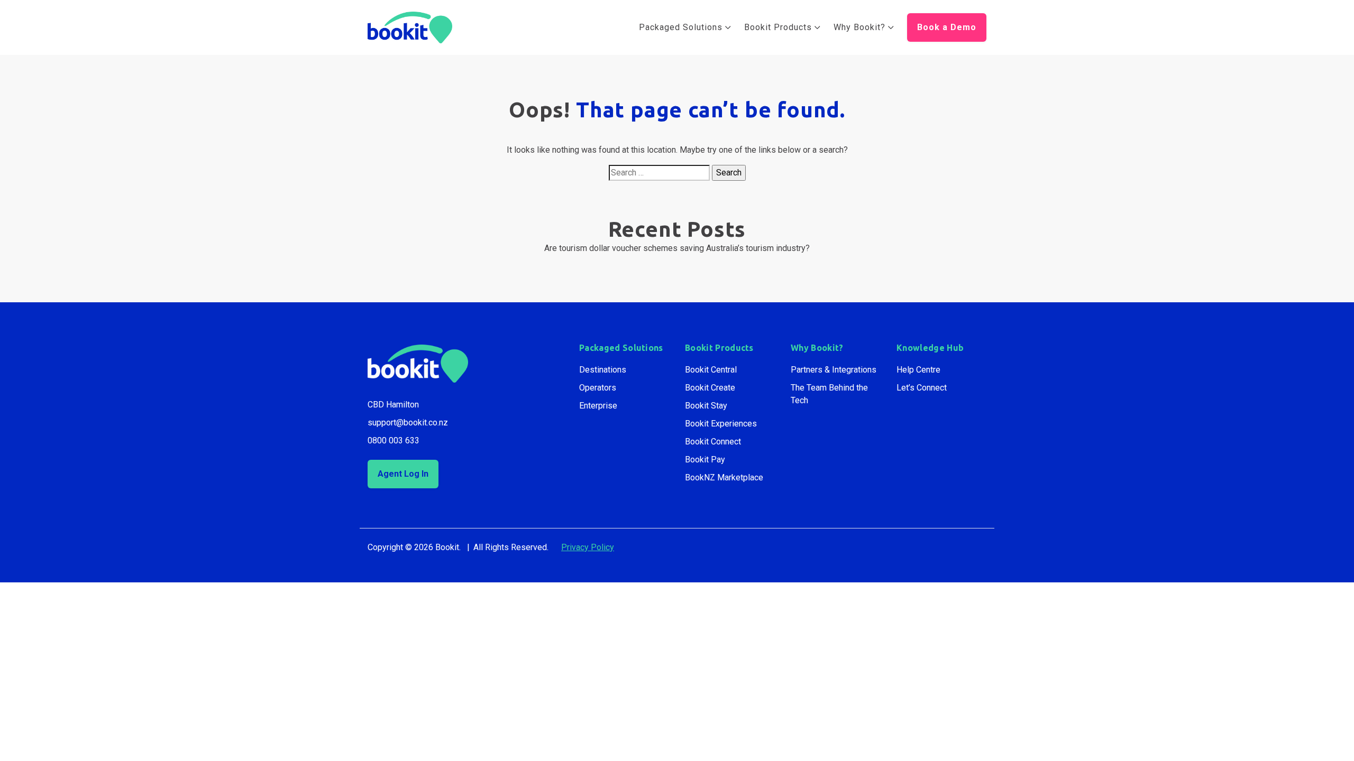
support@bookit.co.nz (408, 422)
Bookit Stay (706, 406)
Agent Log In (403, 474)
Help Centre (918, 370)
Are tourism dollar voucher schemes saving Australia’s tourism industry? (677, 248)
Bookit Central (711, 370)
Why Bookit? (817, 347)
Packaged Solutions (621, 347)
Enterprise (598, 406)
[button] (946, 27)
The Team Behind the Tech (829, 394)
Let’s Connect (921, 388)
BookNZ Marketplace (724, 477)
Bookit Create (710, 388)
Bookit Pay (705, 459)
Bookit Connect (713, 442)
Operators (597, 388)
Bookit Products (719, 347)
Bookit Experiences (721, 424)
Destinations (602, 370)
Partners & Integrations (833, 370)
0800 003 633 (393, 440)
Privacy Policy (587, 547)
